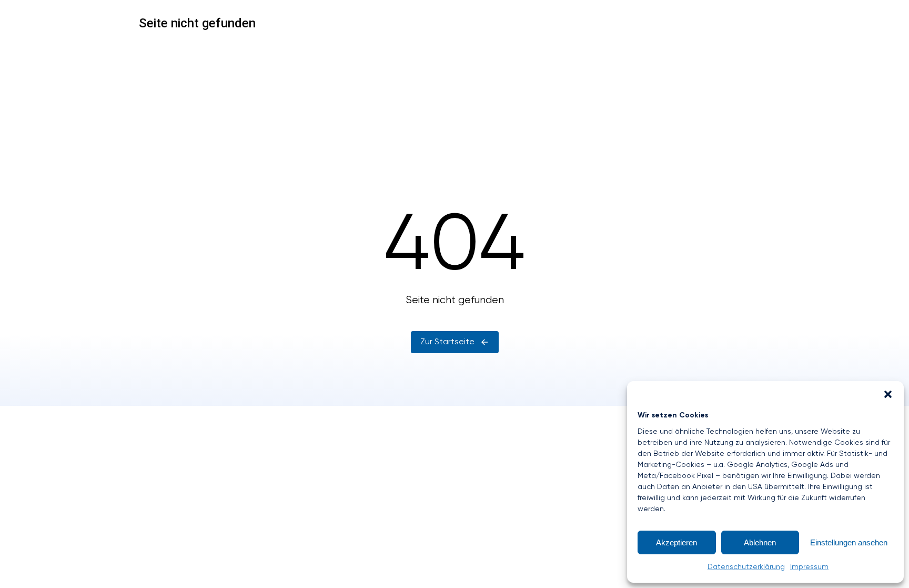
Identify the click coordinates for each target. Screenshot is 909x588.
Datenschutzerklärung (746, 567)
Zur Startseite (447, 342)
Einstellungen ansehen (848, 542)
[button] (888, 394)
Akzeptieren (676, 542)
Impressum (809, 567)
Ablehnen (760, 542)
